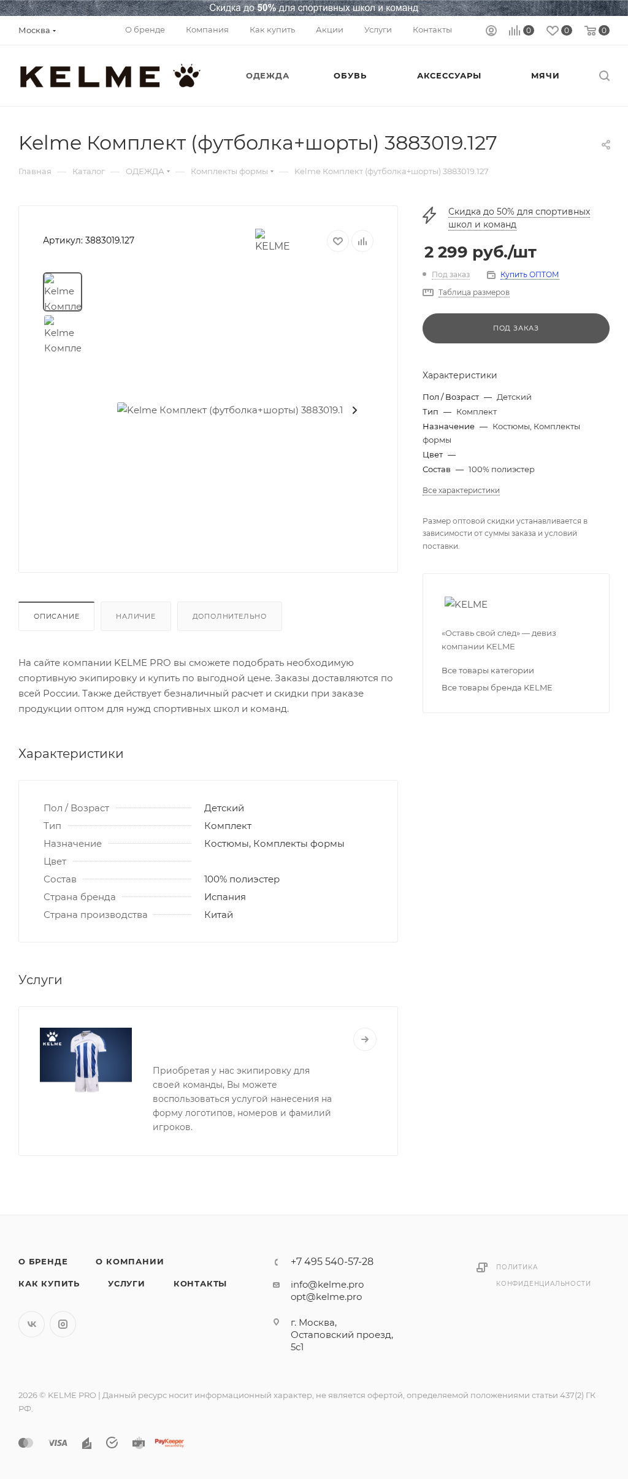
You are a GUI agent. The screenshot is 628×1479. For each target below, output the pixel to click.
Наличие (136, 616)
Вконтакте (31, 1324)
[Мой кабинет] (491, 32)
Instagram (63, 1324)
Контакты (200, 1283)
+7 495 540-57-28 (332, 1262)
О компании (130, 1261)
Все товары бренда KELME (497, 687)
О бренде (42, 1261)
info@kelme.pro (327, 1284)
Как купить (49, 1283)
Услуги (126, 1283)
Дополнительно (230, 616)
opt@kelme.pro (326, 1296)
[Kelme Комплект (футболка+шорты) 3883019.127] (235, 410)
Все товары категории (488, 670)
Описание (56, 616)
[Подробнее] (365, 1039)
